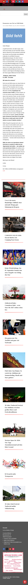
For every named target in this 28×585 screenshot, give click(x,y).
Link (4, 170)
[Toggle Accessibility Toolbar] (25, 582)
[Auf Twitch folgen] (23, 1)
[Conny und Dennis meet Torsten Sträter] (14, 36)
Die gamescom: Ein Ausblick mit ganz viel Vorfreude (12, 340)
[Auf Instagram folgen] (13, 1)
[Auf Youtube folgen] (4, 1)
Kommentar (22, 25)
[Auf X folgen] (10, 1)
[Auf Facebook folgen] (7, 1)
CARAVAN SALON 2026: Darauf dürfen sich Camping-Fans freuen (13, 238)
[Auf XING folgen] (16, 1)
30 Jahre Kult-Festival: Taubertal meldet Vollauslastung (12, 506)
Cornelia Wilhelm (8, 25)
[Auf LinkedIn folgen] (19, 1)
